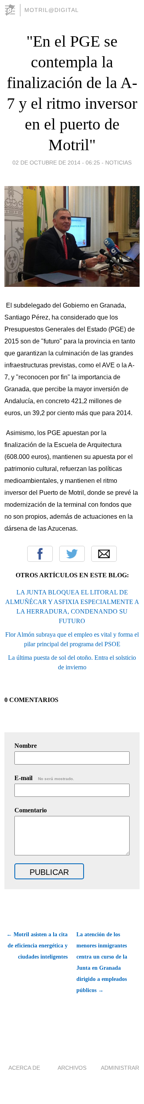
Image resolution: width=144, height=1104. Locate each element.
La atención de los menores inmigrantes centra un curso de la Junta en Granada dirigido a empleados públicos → (101, 962)
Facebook (40, 554)
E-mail (44, 778)
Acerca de (24, 1068)
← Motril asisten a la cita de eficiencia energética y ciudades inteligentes (37, 945)
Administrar (120, 1068)
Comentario (30, 810)
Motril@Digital (51, 10)
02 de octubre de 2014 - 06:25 (56, 162)
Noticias (118, 162)
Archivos (72, 1068)
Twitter (72, 554)
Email (104, 554)
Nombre (25, 745)
